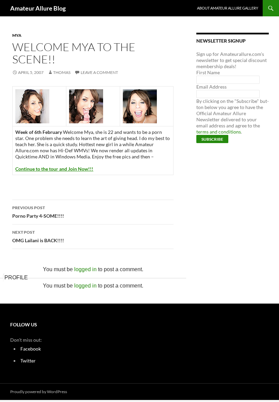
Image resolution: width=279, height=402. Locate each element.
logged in (85, 269)
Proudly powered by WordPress (38, 391)
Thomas (61, 72)
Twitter (28, 361)
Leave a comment (99, 72)
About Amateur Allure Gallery (227, 8)
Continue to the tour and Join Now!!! (54, 169)
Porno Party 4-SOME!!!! (38, 212)
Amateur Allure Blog (38, 8)
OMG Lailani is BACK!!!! (38, 236)
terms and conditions (218, 132)
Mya (16, 35)
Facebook (30, 349)
